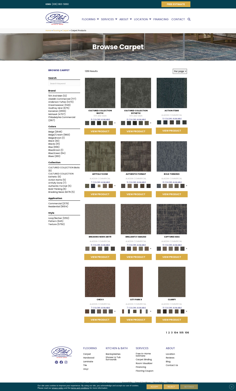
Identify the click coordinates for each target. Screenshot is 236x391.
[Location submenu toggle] (150, 19)
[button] (189, 19)
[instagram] (66, 362)
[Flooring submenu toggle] (98, 19)
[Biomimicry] (100, 92)
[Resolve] (171, 282)
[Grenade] (164, 185)
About (123, 19)
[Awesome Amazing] (104, 185)
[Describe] (170, 311)
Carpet (65, 30)
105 (181, 332)
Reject (171, 387)
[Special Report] (93, 248)
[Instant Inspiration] (146, 248)
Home (48, 30)
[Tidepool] (172, 92)
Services (107, 19)
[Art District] (98, 311)
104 (176, 332)
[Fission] (176, 185)
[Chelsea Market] (100, 282)
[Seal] (182, 185)
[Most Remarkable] (93, 185)
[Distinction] (110, 123)
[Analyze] (164, 311)
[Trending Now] (100, 219)
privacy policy (58, 388)
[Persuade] (176, 311)
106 (187, 332)
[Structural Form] (148, 185)
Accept (154, 387)
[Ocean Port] (165, 122)
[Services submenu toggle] (116, 19)
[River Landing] (93, 311)
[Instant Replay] (100, 248)
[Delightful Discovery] (100, 156)
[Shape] (172, 156)
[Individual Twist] (136, 185)
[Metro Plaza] (104, 311)
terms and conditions (80, 388)
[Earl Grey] (178, 122)
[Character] (93, 123)
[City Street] (184, 122)
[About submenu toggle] (131, 19)
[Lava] (170, 185)
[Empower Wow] (140, 248)
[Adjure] (182, 311)
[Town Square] (110, 311)
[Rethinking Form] (142, 185)
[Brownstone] (172, 122)
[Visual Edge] (136, 156)
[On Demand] (106, 248)
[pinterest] (56, 362)
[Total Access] (113, 248)
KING (48, 4)
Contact (178, 19)
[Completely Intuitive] (134, 248)
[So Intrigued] (136, 219)
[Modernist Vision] (98, 185)
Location (141, 19)
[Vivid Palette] (110, 185)
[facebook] (61, 362)
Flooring (88, 19)
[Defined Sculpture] (129, 185)
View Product (100, 131)
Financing (161, 19)
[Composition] (104, 123)
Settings (189, 387)
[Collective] (98, 123)
